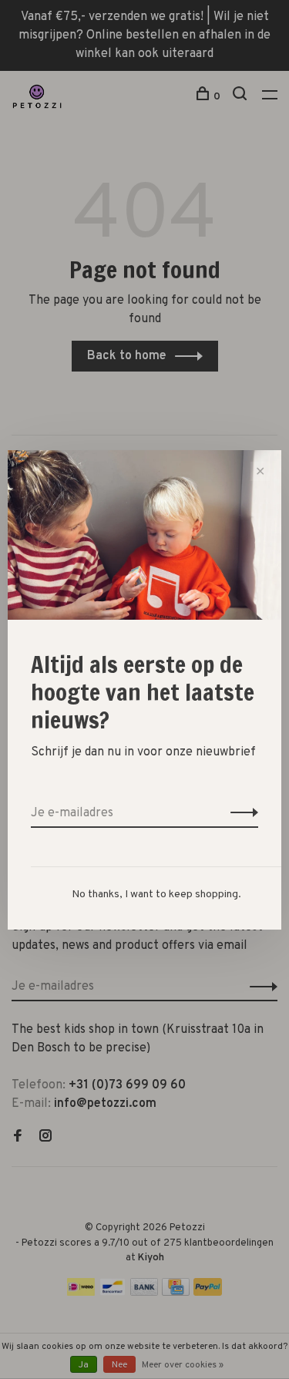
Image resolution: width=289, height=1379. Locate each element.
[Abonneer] (240, 813)
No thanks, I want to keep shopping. (156, 894)
